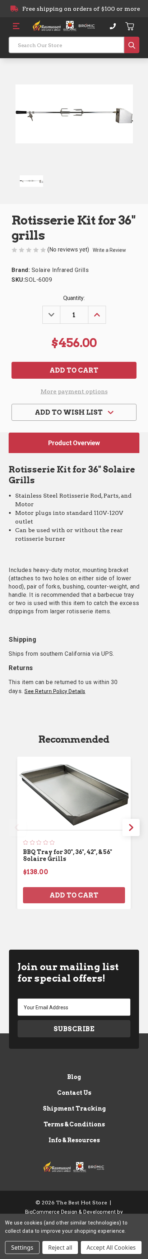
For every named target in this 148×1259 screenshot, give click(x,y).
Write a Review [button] (109, 250)
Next (131, 827)
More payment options (74, 391)
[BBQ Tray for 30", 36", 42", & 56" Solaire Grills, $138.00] (74, 793)
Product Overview (74, 443)
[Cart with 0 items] (130, 26)
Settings (22, 1247)
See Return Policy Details (54, 691)
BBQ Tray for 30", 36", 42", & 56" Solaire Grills (67, 855)
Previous (17, 827)
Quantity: (74, 298)
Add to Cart (74, 895)
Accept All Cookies (111, 1247)
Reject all (60, 1247)
